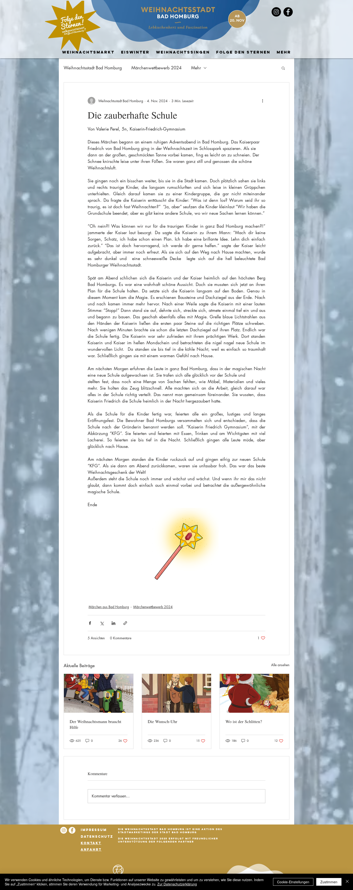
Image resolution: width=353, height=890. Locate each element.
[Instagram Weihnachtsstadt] (63, 830)
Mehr (196, 68)
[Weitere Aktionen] (262, 101)
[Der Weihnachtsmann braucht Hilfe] (98, 693)
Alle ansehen (280, 665)
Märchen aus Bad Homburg (109, 607)
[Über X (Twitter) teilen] (101, 623)
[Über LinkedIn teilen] (113, 623)
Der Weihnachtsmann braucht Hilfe (95, 724)
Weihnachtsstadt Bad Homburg (93, 68)
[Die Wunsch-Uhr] (176, 693)
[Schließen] (347, 882)
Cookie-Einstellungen (293, 881)
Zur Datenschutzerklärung (177, 884)
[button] (283, 68)
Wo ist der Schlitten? (243, 721)
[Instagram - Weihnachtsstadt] (276, 12)
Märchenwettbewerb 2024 (156, 68)
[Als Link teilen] (125, 623)
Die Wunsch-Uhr (162, 721)
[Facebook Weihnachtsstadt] (288, 12)
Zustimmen (328, 881)
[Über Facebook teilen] (90, 623)
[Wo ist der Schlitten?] (254, 693)
